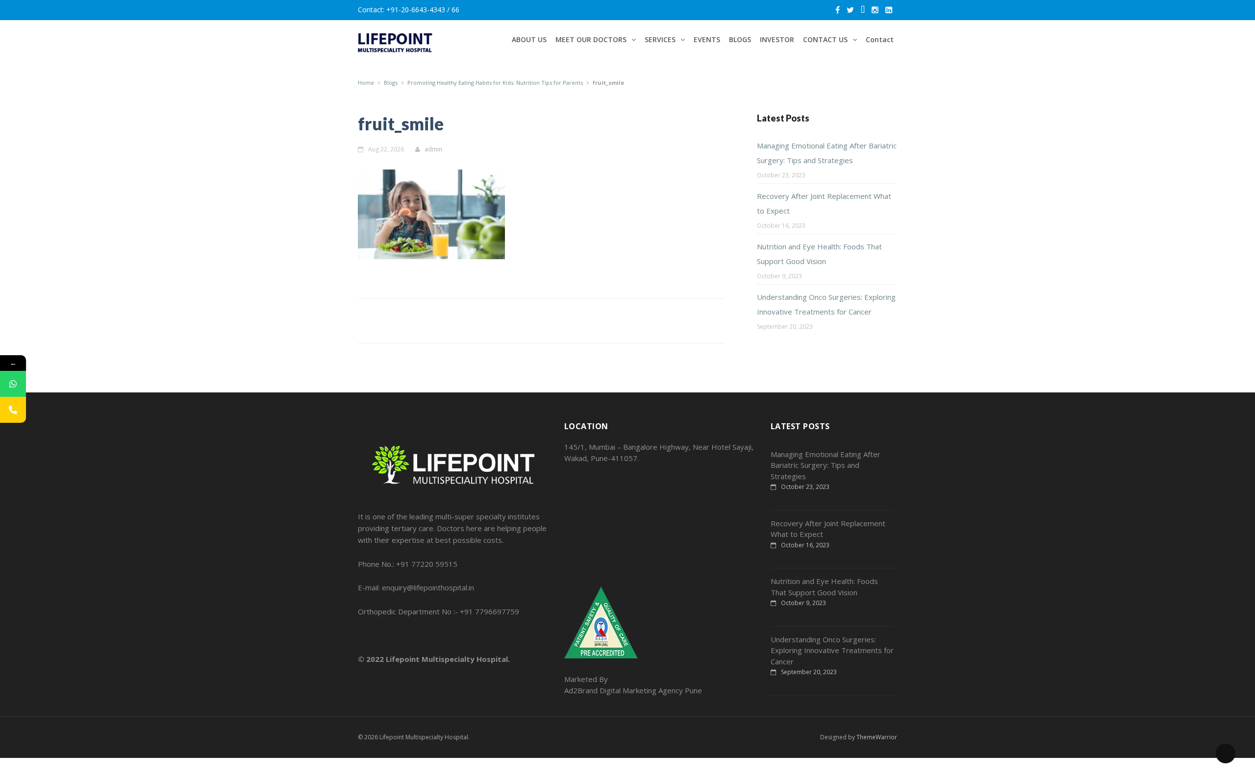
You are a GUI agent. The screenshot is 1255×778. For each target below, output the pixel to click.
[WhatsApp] (13, 384)
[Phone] (13, 410)
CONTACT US (825, 39)
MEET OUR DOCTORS (591, 39)
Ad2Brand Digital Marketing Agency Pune (633, 690)
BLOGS (740, 39)
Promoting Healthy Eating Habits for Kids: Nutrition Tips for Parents (495, 82)
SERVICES (660, 39)
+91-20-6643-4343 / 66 (422, 9)
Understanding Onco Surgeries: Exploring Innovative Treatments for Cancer (832, 650)
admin (433, 149)
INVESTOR (777, 39)
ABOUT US (529, 39)
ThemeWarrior (876, 737)
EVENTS (707, 39)
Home (366, 82)
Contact (880, 39)
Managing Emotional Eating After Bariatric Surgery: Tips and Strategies (825, 465)
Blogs (391, 82)
